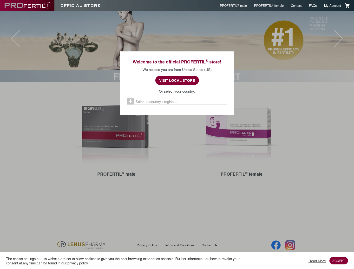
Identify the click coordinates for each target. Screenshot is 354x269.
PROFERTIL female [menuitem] (269, 5)
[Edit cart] (347, 5)
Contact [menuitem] (296, 5)
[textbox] (177, 101)
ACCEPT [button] (338, 260)
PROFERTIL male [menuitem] (233, 5)
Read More (317, 261)
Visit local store (177, 80)
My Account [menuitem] (332, 5)
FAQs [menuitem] (313, 5)
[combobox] (177, 101)
